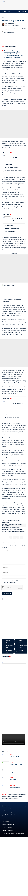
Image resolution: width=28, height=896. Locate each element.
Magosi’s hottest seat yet (12, 417)
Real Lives (12, 785)
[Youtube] (20, 646)
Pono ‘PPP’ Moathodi (7, 529)
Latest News (15, 794)
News (3, 17)
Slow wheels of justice (11, 167)
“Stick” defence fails (15, 779)
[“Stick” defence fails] (5, 780)
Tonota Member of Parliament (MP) (16, 531)
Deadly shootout (17, 404)
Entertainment (22, 794)
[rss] (20, 651)
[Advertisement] (14, 124)
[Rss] (25, 806)
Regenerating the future (16, 764)
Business (4, 796)
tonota (4, 531)
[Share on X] (4, 28)
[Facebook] (8, 641)
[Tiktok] (8, 651)
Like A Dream (16, 158)
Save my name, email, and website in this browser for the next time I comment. (14, 581)
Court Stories (4, 798)
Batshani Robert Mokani (13, 520)
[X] (20, 641)
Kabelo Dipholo (11, 23)
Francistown (5, 522)
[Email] (7, 28)
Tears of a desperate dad (12, 228)
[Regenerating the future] (5, 764)
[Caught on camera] (5, 772)
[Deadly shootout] (7, 404)
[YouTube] (18, 806)
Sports (20, 796)
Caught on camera (15, 772)
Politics (10, 798)
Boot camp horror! (10, 231)
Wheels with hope (15, 787)
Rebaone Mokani (18, 529)
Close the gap (9, 225)
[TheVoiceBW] (6, 11)
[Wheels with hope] (5, 788)
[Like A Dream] (7, 158)
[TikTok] (23, 806)
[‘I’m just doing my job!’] (7, 219)
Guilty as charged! (10, 414)
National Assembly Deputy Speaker (10, 527)
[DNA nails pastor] (5, 757)
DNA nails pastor (14, 756)
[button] (16, 11)
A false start (8, 164)
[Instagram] (8, 646)
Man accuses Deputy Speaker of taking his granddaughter (12, 525)
